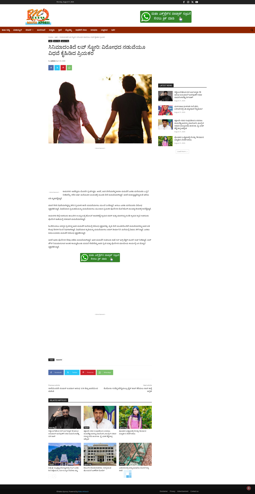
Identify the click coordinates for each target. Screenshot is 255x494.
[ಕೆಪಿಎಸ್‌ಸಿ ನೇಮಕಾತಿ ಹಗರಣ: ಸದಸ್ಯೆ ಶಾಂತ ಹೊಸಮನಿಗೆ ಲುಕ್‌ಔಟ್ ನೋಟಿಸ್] (100, 454)
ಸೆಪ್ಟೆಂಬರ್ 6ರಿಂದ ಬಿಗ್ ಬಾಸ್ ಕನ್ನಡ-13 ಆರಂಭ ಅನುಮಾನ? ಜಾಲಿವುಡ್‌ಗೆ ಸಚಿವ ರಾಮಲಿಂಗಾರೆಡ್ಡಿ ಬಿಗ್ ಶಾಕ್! (63, 433)
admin (53, 61)
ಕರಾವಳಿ (86, 428)
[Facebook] (184, 2)
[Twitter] (192, 2)
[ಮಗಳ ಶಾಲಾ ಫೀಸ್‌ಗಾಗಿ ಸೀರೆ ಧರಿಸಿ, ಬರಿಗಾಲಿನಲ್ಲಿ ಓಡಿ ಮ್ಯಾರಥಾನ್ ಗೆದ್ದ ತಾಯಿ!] (165, 110)
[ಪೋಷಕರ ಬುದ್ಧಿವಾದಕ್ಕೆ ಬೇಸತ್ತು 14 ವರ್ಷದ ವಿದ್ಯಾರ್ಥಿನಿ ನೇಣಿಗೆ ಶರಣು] (135, 417)
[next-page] (54, 476)
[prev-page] (50, 476)
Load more (181, 151)
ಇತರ (56, 37)
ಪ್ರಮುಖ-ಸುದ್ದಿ (65, 41)
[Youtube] (196, 2)
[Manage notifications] (249, 488)
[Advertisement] (100, 168)
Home (50, 37)
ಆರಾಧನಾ (51, 464)
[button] (252, 30)
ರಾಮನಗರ (59, 360)
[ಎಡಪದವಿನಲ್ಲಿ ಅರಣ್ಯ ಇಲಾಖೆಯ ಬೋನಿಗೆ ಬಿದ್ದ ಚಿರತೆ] (135, 454)
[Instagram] (188, 2)
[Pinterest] (63, 67)
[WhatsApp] (69, 67)
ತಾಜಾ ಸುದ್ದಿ (56, 41)
